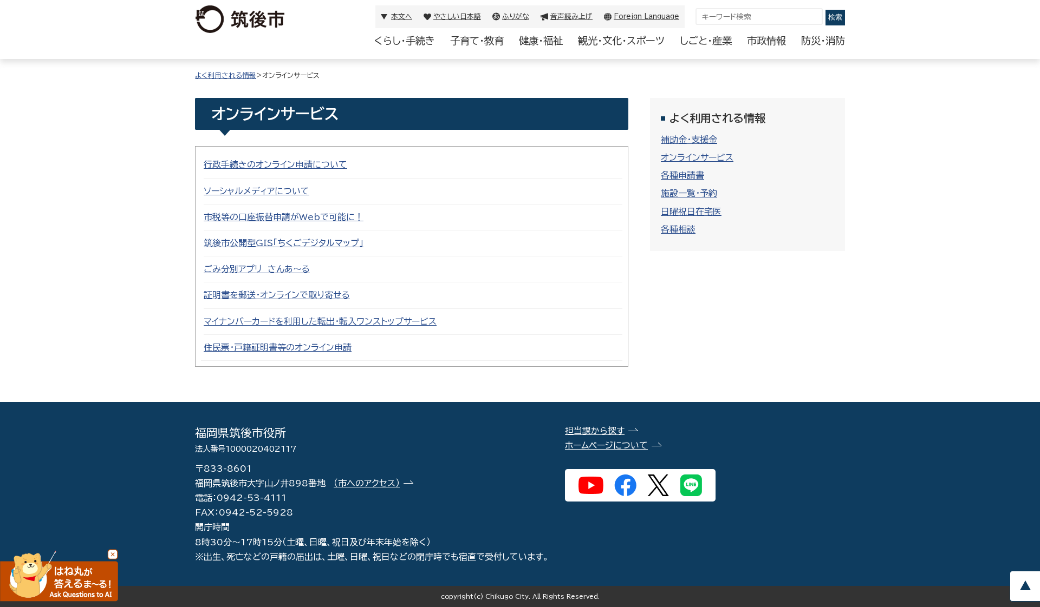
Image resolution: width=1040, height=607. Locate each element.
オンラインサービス (697, 157)
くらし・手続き (404, 40)
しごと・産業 (706, 40)
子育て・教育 (477, 40)
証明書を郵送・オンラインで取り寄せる (277, 295)
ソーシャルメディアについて (256, 191)
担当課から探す (595, 430)
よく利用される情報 (225, 75)
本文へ (401, 16)
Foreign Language (646, 16)
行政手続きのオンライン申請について (275, 164)
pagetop (1025, 586)
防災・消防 (823, 40)
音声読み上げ (571, 16)
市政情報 (766, 40)
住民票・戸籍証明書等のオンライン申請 (278, 347)
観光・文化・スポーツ (621, 40)
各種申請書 (682, 175)
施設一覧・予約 (689, 193)
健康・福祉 (541, 40)
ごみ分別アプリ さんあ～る (257, 269)
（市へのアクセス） (367, 483)
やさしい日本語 (457, 16)
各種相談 (678, 229)
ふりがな (515, 16)
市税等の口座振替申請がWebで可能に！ (283, 217)
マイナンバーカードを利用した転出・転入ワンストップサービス (320, 321)
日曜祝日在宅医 (691, 211)
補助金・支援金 (689, 139)
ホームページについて (606, 445)
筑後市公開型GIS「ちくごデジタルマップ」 (283, 243)
